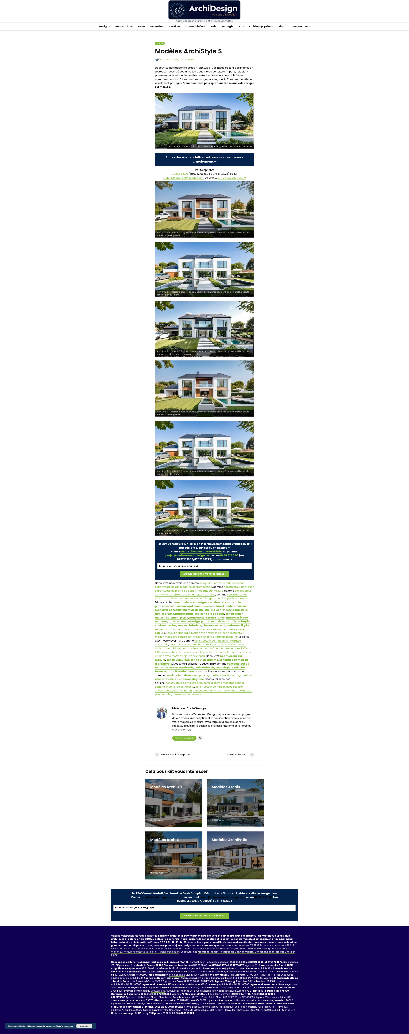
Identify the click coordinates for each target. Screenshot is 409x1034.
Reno (141, 26)
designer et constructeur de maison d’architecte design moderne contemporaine (199, 585)
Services (174, 26)
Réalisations (124, 26)
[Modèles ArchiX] (235, 802)
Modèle (160, 43)
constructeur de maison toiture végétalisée (197, 644)
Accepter (84, 1026)
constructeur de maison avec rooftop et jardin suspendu (203, 654)
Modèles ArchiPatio (229, 840)
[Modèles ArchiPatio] (235, 855)
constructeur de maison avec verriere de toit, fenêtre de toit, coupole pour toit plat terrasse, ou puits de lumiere (202, 667)
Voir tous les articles (184, 738)
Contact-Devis (299, 26)
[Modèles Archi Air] (173, 802)
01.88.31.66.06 (180, 174)
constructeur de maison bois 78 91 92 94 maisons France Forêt (199, 948)
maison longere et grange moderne (215, 637)
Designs (104, 26)
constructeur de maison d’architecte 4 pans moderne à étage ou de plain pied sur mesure (201, 596)
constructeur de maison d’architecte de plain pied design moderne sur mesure (204, 589)
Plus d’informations (64, 1026)
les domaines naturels (127, 948)
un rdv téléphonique (232, 178)
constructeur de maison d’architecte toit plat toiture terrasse (203, 592)
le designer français (152, 948)
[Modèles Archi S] (173, 855)
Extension (157, 26)
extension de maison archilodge (253, 948)
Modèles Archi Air (166, 787)
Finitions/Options (261, 26)
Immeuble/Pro (195, 26)
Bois (213, 26)
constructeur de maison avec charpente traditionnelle (195, 652)
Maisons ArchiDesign (169, 59)
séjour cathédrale (179, 633)
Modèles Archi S (164, 840)
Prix (241, 26)
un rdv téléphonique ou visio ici (201, 551)
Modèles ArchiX (226, 787)
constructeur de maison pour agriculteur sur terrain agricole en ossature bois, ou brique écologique (203, 677)
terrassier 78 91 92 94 (251, 945)
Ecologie (227, 26)
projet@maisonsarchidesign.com (188, 555)
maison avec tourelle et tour (209, 633)
